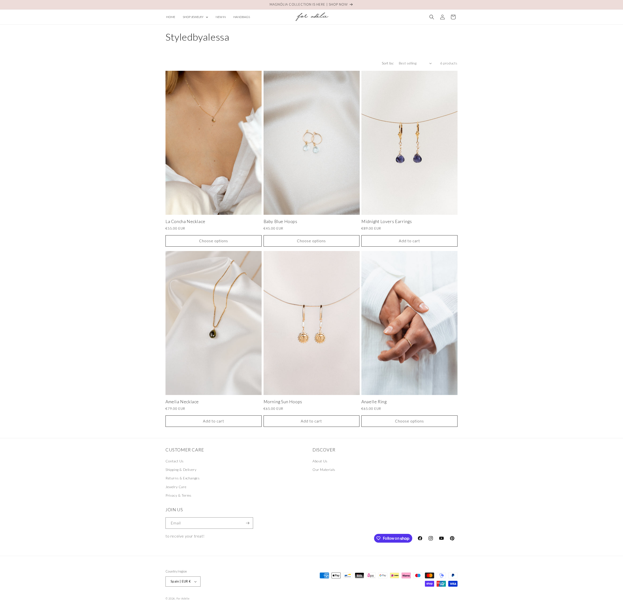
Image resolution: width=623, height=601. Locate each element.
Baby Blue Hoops (280, 221)
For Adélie (183, 598)
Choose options (213, 241)
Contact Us (174, 461)
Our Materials (323, 469)
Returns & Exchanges (182, 478)
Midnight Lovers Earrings (386, 221)
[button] (431, 17)
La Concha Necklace (185, 221)
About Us (320, 461)
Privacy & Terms (178, 495)
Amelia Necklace (182, 401)
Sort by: (388, 63)
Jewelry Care (175, 487)
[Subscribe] (247, 523)
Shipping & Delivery (180, 469)
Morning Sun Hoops (283, 401)
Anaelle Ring (373, 401)
